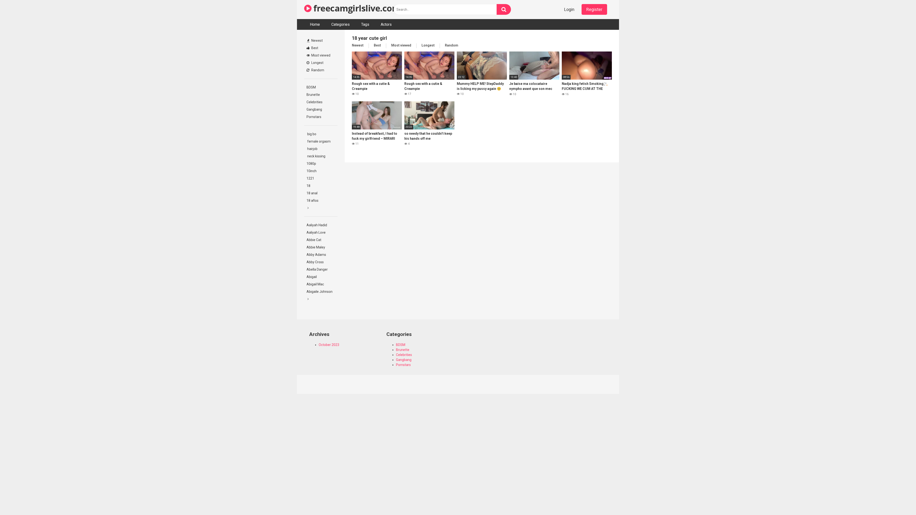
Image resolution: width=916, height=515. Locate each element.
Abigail (312, 277)
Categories (340, 24)
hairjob (312, 149)
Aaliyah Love (316, 232)
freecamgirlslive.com (356, 8)
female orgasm (319, 141)
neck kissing (316, 156)
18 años (312, 200)
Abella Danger (317, 269)
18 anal (312, 193)
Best (314, 48)
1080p (311, 163)
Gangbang (314, 109)
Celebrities (315, 102)
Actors (386, 24)
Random (317, 70)
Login (569, 9)
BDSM (311, 87)
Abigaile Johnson (320, 292)
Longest (317, 63)
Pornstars (314, 117)
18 (308, 186)
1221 (310, 178)
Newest (317, 40)
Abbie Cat (314, 240)
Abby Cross (315, 262)
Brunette (313, 95)
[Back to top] (900, 500)
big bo (311, 134)
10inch (312, 171)
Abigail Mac (315, 284)
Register (594, 9)
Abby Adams (316, 255)
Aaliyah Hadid (317, 225)
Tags (365, 24)
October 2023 (329, 345)
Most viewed (320, 55)
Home (315, 24)
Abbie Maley (316, 247)
